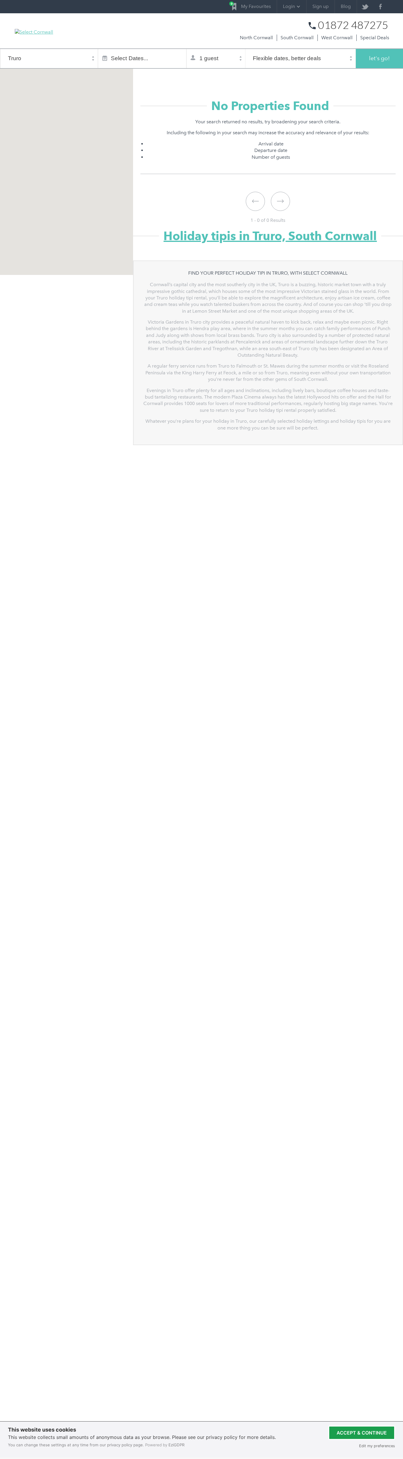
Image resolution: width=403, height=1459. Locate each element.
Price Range (253, 75)
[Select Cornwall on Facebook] (380, 6)
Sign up (320, 6)
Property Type (177, 75)
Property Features (216, 75)
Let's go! (379, 58)
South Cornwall (297, 37)
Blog (346, 6)
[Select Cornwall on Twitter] (364, 6)
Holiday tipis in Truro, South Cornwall (270, 236)
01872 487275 (353, 25)
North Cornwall (256, 37)
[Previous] (255, 201)
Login (289, 6)
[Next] (280, 201)
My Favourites (251, 5)
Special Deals (374, 37)
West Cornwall (337, 37)
